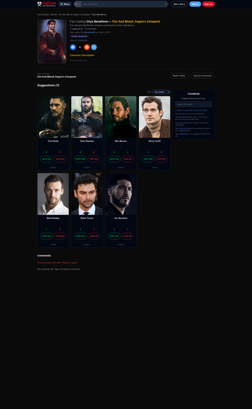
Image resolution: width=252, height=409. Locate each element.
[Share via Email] (94, 47)
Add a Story (179, 4)
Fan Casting (43, 14)
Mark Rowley (53, 218)
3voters (121, 168)
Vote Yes (46, 159)
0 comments (91, 29)
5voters (87, 168)
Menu (67, 4)
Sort (149, 92)
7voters (53, 168)
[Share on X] (80, 47)
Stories (53, 14)
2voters (87, 245)
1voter (154, 168)
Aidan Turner (86, 218)
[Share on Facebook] (73, 47)
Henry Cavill (155, 141)
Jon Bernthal (120, 218)
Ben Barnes (121, 141)
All (76, 4)
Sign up (208, 4)
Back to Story (179, 75)
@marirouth (89, 32)
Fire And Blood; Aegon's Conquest (74, 14)
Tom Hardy (53, 141)
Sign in (195, 4)
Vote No (60, 159)
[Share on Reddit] (87, 47)
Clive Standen (87, 141)
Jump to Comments (203, 75)
